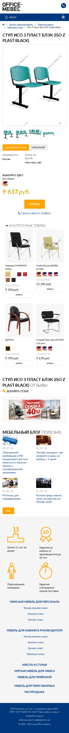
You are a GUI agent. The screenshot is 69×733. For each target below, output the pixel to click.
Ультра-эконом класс (36, 608)
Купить (34, 204)
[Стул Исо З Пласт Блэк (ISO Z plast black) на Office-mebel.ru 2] (22, 134)
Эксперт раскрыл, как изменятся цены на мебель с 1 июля (49, 456)
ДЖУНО (9, 339)
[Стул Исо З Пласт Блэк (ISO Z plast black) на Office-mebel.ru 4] (48, 134)
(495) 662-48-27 (26, 720)
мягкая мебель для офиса (34, 671)
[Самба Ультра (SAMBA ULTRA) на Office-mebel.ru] (50, 245)
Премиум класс (36, 654)
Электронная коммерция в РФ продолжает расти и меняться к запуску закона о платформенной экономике (15, 462)
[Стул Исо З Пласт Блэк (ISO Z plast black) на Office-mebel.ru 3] (35, 134)
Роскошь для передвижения (12, 496)
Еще (8, 510)
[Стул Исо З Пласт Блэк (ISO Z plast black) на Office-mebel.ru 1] (8, 134)
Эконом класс (36, 613)
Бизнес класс (35, 619)
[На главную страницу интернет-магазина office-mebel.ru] (12, 6)
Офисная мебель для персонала (34, 602)
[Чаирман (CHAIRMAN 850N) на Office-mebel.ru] (19, 245)
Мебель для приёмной (34, 677)
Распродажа (34, 692)
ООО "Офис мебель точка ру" (46, 711)
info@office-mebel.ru (34, 715)
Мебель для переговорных (34, 686)
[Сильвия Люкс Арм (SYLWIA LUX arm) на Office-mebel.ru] (50, 319)
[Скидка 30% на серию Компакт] (34, 409)
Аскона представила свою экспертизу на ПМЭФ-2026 (48, 498)
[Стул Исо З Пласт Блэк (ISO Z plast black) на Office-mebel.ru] (34, 85)
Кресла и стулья (34, 665)
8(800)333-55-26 (42, 720)
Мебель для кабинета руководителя (34, 630)
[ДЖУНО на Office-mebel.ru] (19, 319)
